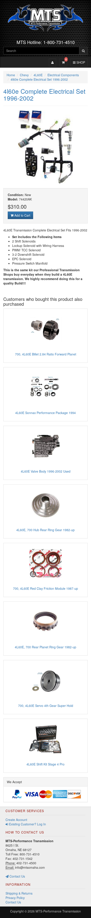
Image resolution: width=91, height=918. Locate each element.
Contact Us (17, 876)
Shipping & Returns (19, 893)
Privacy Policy (15, 897)
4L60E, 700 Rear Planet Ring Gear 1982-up (45, 647)
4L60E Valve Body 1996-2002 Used (45, 471)
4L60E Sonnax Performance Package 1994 (45, 412)
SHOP (80, 62)
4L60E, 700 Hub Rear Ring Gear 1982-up (45, 530)
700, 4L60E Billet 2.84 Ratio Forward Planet (45, 354)
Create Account (16, 819)
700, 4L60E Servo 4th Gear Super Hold (45, 705)
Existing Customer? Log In (27, 824)
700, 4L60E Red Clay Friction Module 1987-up (45, 588)
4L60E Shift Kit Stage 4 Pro (45, 764)
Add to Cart (21, 215)
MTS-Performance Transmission (58, 911)
